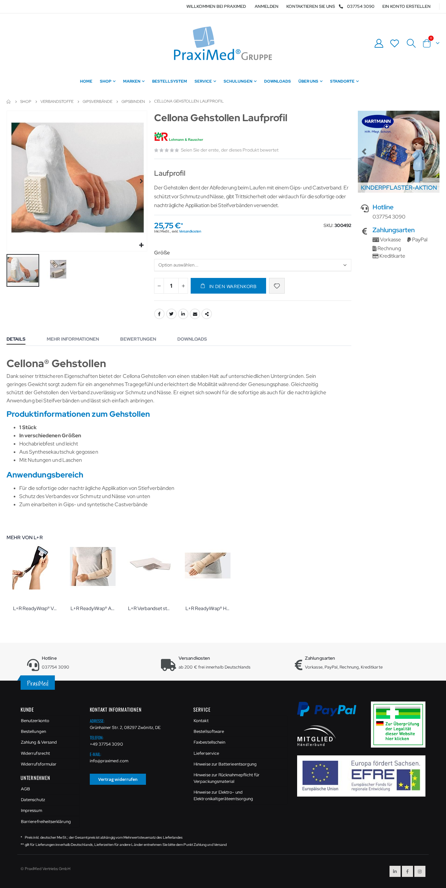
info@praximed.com (109, 761)
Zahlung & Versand (39, 742)
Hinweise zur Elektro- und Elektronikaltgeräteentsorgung (223, 795)
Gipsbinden (133, 101)
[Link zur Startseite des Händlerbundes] (316, 735)
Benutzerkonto (35, 720)
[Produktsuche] (411, 43)
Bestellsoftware (209, 731)
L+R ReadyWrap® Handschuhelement (207, 608)
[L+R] (179, 137)
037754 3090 (360, 6)
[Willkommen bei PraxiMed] (223, 43)
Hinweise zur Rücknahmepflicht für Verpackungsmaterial (227, 778)
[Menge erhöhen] (183, 286)
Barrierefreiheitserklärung (46, 821)
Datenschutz (33, 799)
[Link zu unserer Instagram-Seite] (419, 871)
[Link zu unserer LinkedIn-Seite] (395, 871)
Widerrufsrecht (35, 753)
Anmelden (267, 6)
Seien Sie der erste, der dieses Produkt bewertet (230, 150)
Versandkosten (190, 231)
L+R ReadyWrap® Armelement (93, 608)
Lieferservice (206, 753)
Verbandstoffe (56, 101)
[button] (141, 245)
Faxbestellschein (209, 742)
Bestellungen (33, 731)
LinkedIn (183, 314)
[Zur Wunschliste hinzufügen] (277, 286)
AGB (25, 789)
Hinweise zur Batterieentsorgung (225, 764)
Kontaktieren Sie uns (310, 6)
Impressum (31, 810)
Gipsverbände (97, 101)
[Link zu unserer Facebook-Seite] (407, 871)
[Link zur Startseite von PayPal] (331, 713)
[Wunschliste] (395, 43)
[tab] (21, 339)
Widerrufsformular (38, 764)
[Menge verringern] (159, 286)
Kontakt (201, 720)
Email (195, 314)
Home (9, 101)
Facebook (159, 314)
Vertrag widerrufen (117, 779)
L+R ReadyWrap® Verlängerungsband (35, 608)
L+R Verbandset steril (150, 608)
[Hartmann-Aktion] (398, 151)
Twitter (171, 314)
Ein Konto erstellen (406, 6)
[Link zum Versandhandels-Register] (400, 724)
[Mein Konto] (379, 43)
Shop (25, 101)
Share (206, 314)
